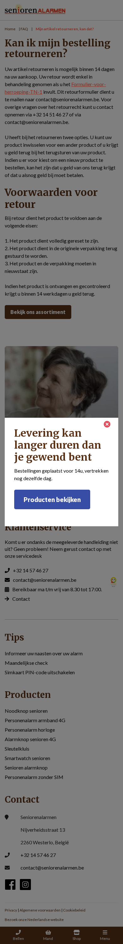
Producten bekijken (52, 499)
